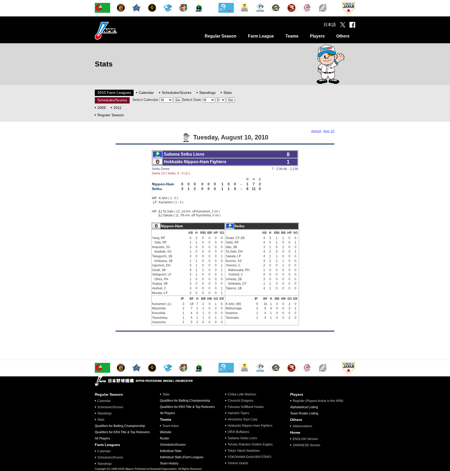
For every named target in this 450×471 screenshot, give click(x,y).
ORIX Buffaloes (238, 432)
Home (295, 432)
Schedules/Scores (176, 92)
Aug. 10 (328, 131)
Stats (227, 92)
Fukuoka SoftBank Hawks (246, 407)
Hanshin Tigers (238, 413)
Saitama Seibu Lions (242, 438)
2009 (101, 108)
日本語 (329, 24)
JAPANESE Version (306, 445)
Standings (207, 92)
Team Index (170, 426)
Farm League (261, 36)
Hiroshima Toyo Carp (243, 419)
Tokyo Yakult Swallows (244, 450)
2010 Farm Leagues (114, 92)
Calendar (146, 92)
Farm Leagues (107, 445)
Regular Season (220, 36)
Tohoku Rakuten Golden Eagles (250, 444)
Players (317, 36)
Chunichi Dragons (240, 400)
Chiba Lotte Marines (242, 394)
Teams (291, 36)
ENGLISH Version (305, 439)
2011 (118, 108)
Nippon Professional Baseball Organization (119, 30)
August (316, 131)
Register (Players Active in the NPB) (319, 401)
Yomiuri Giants (238, 463)
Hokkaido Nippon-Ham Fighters (250, 425)
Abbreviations (302, 426)
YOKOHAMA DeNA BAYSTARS (249, 457)
